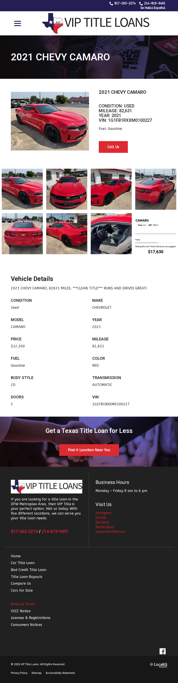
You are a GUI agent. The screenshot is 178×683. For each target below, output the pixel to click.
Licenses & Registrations (30, 618)
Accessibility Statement (60, 673)
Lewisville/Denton (110, 532)
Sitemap (36, 673)
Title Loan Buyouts (26, 577)
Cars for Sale (22, 590)
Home (16, 556)
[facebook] (162, 651)
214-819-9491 (154, 3)
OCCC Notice (21, 611)
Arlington (103, 513)
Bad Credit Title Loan (28, 570)
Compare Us (21, 583)
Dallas (101, 517)
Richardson (105, 527)
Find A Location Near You (89, 450)
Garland (102, 522)
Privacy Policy (19, 673)
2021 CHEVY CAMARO (60, 57)
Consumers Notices (26, 625)
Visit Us (104, 504)
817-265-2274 (125, 3)
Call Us (113, 147)
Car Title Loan (23, 563)
